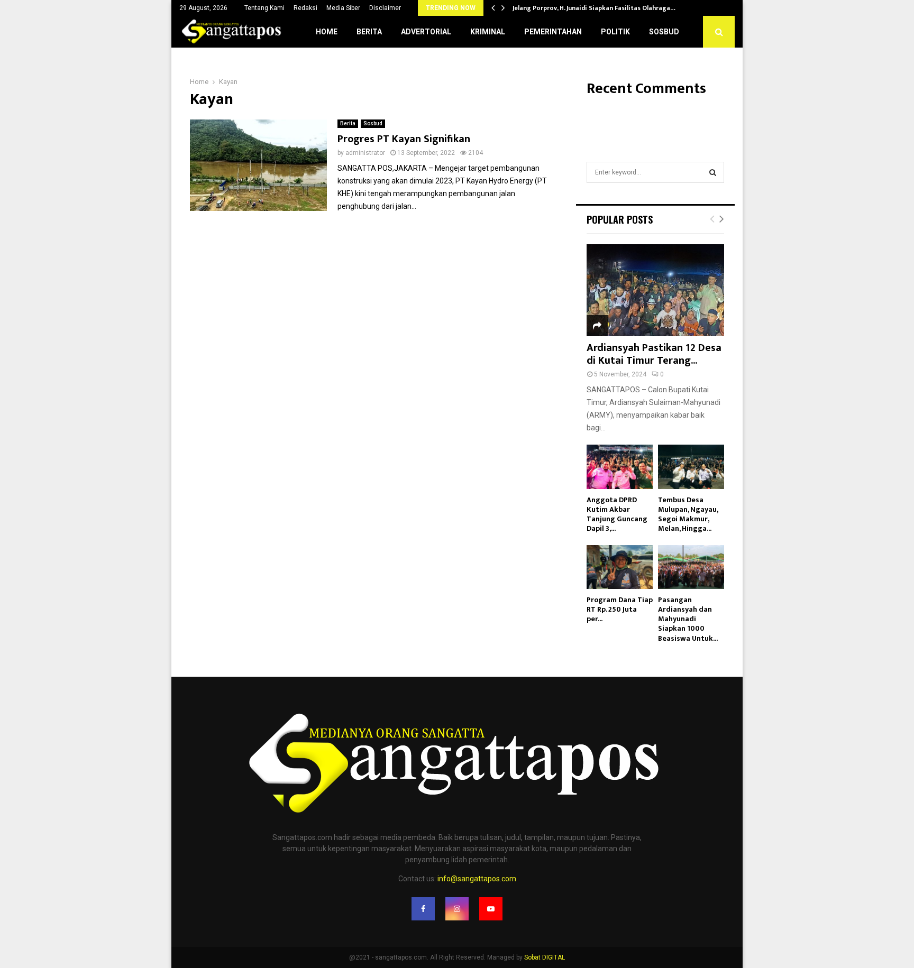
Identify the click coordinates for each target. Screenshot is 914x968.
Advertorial (426, 31)
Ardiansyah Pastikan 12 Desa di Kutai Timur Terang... (654, 354)
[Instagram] (457, 908)
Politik (615, 31)
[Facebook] (423, 908)
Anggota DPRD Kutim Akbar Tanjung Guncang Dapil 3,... (617, 514)
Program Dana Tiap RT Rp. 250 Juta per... (620, 609)
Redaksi (305, 8)
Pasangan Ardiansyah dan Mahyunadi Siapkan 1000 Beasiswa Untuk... (688, 619)
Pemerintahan (553, 31)
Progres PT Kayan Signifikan (403, 139)
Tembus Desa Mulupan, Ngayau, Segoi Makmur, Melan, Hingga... (688, 514)
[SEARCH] (712, 172)
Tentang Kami (264, 8)
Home (326, 31)
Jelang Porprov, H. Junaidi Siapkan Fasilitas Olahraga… (594, 8)
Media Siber (343, 8)
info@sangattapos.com (476, 878)
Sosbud (664, 31)
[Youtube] (490, 908)
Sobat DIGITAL (544, 957)
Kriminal (487, 31)
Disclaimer (385, 8)
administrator (365, 152)
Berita (369, 31)
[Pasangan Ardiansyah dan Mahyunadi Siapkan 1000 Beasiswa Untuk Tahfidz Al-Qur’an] (691, 567)
